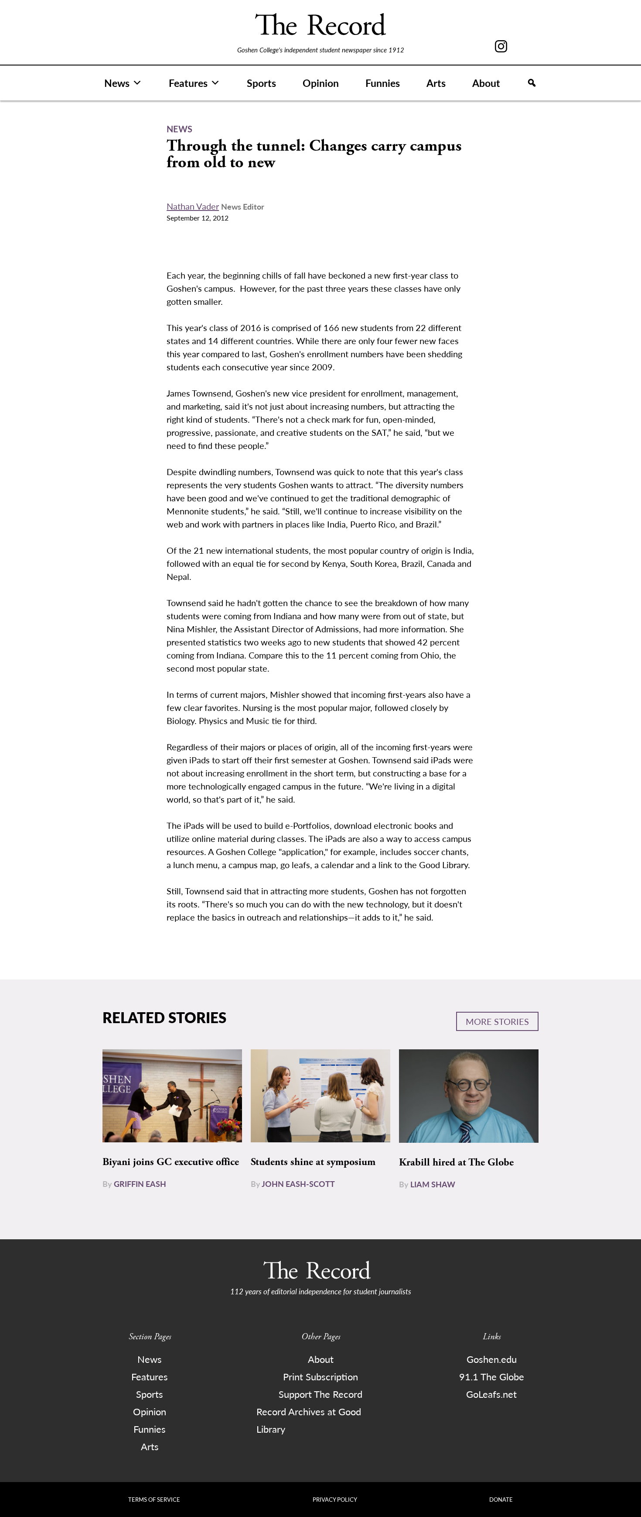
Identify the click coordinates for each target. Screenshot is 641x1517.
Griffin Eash (140, 1183)
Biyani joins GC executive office (170, 1162)
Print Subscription (320, 1376)
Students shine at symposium (313, 1162)
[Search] (532, 83)
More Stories (497, 1021)
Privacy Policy (335, 1499)
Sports (261, 83)
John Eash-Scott (298, 1183)
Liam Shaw (432, 1184)
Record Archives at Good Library (308, 1420)
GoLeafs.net (491, 1394)
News (117, 83)
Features (188, 83)
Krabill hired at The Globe (456, 1162)
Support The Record (320, 1394)
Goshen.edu (492, 1359)
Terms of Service (154, 1499)
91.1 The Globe (491, 1376)
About (486, 83)
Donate (501, 1499)
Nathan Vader (193, 206)
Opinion (321, 83)
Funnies (382, 83)
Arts (436, 83)
